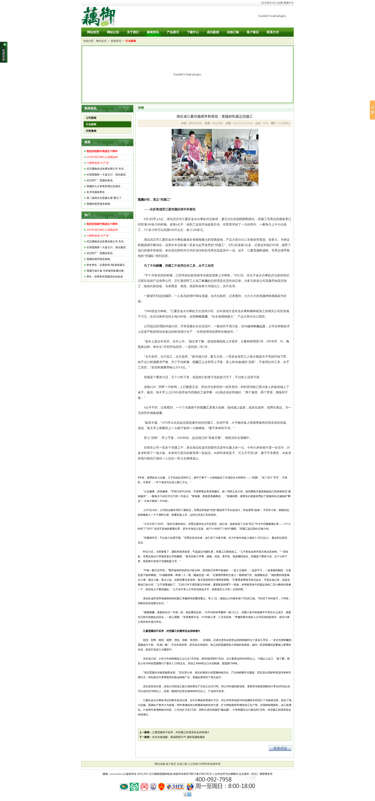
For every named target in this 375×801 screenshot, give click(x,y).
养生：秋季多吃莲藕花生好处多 (105, 276)
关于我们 (133, 32)
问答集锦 (91, 130)
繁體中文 (288, 2)
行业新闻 (131, 40)
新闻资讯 (153, 32)
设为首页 (266, 2)
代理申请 (204, 763)
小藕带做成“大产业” (98, 162)
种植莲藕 (202, 316)
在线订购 (233, 32)
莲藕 (141, 199)
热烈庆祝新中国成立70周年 (102, 151)
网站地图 (160, 763)
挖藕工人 (198, 362)
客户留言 (253, 32)
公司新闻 (91, 117)
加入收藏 (277, 2)
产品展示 (173, 32)
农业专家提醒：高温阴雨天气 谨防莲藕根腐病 (178, 737)
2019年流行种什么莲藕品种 (102, 157)
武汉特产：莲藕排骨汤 (100, 180)
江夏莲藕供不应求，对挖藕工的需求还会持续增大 (180, 732)
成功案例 (213, 32)
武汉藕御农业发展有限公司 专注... (106, 168)
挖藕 (254, 477)
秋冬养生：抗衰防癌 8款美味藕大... (107, 264)
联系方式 (273, 32)
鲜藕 (159, 265)
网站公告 (113, 32)
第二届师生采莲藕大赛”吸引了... (105, 197)
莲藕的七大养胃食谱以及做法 (103, 186)
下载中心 (193, 32)
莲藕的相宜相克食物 (98, 203)
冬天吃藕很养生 (96, 192)
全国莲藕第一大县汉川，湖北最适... (107, 174)
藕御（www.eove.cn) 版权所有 (120, 773)
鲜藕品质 (259, 326)
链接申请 (215, 763)
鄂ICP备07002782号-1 (201, 773)
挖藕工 (204, 407)
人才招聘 (193, 763)
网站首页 (93, 32)
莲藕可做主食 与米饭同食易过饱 (105, 270)
